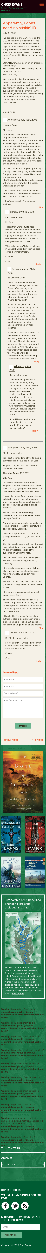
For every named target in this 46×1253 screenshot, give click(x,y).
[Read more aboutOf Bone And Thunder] (23, 782)
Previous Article (10, 739)
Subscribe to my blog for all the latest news (20, 1218)
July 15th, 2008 (29, 119)
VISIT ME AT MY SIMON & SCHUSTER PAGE (22, 1196)
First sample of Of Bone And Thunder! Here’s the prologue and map (23, 903)
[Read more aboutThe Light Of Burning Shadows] (35, 834)
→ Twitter (12, 1148)
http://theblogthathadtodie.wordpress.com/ (23, 180)
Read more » (18, 993)
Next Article (37, 739)
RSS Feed (25, 1206)
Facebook (5, 1206)
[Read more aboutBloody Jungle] (35, 872)
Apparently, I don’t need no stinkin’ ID (19, 25)
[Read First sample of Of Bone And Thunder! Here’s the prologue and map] (23, 937)
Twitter (15, 1206)
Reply (40, 207)
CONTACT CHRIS (10, 1190)
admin (13, 211)
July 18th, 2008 (25, 632)
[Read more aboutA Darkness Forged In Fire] (11, 834)
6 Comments (9, 112)
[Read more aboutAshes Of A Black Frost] (11, 872)
